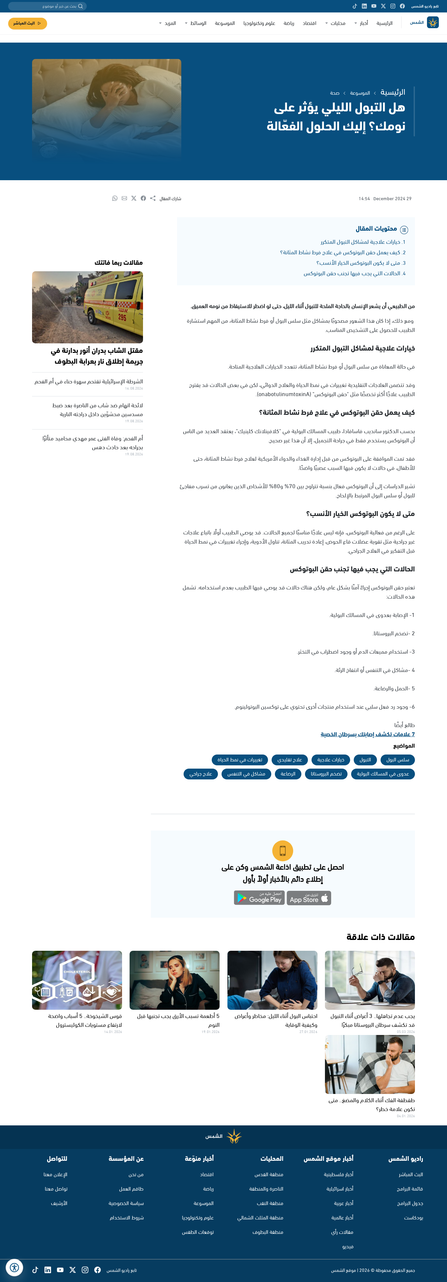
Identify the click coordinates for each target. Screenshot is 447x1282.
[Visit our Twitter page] (383, 6)
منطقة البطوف (268, 1232)
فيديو (347, 1247)
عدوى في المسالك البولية (383, 774)
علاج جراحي (200, 774)
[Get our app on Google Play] (259, 899)
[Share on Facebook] (145, 198)
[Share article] (155, 198)
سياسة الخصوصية (126, 1203)
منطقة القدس (269, 1174)
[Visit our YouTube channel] (373, 6)
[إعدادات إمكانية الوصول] (14, 1267)
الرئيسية (385, 23)
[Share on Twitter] (136, 198)
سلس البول (397, 760)
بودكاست (413, 1218)
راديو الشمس (405, 1159)
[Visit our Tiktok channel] (354, 6)
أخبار (364, 23)
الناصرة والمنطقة (266, 1189)
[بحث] (80, 6)
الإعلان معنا (55, 1174)
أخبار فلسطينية (338, 1174)
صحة (335, 93)
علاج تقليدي (289, 760)
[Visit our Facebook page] (402, 6)
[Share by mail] (126, 198)
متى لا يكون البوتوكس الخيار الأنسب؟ (358, 263)
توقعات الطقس (198, 1232)
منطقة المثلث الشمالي (260, 1218)
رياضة (289, 23)
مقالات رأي (342, 1232)
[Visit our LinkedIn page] (364, 6)
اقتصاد (309, 23)
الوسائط (198, 23)
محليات (338, 23)
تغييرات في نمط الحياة (240, 760)
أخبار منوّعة (199, 1159)
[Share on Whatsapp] (117, 198)
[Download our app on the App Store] (308, 899)
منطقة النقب (270, 1203)
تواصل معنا (56, 1189)
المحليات (271, 1159)
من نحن (136, 1174)
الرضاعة (288, 774)
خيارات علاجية (330, 760)
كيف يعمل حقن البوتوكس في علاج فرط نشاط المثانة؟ (340, 252)
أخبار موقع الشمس (328, 1159)
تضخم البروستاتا (326, 774)
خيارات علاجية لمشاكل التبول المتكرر (360, 242)
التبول (365, 760)
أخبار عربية (343, 1203)
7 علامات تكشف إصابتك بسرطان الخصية (368, 734)
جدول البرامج (410, 1203)
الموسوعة (225, 23)
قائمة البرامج (410, 1189)
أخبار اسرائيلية (340, 1189)
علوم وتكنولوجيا (259, 23)
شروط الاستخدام (127, 1218)
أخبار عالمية (342, 1218)
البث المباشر (24, 23)
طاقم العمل (131, 1189)
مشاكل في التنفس (246, 774)
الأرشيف (59, 1203)
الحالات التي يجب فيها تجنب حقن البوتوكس (352, 273)
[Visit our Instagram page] (392, 6)
